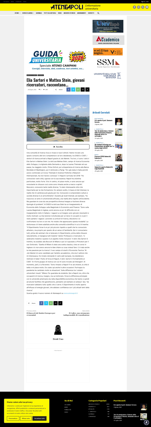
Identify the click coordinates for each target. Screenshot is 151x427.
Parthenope (99, 118)
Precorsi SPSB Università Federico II (103, 157)
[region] (26, 411)
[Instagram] (138, 7)
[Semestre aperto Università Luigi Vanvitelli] (118, 168)
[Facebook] (134, 7)
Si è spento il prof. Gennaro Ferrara (103, 121)
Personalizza (13, 418)
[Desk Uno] (58, 329)
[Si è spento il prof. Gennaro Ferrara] (118, 121)
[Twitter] (142, 7)
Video (96, 154)
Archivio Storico (32, 75)
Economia (40, 75)
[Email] (83, 89)
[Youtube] (147, 7)
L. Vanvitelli (99, 129)
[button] (98, 13)
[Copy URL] (87, 89)
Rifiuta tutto (26, 418)
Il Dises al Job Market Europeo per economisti (41, 314)
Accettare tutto (39, 418)
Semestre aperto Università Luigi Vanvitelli (104, 168)
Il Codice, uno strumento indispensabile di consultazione (76, 314)
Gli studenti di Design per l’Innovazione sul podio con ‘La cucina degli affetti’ (104, 146)
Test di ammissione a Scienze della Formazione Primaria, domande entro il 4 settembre (104, 133)
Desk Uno (58, 339)
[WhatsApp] (78, 89)
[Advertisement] (58, 34)
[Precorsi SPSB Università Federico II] (118, 157)
